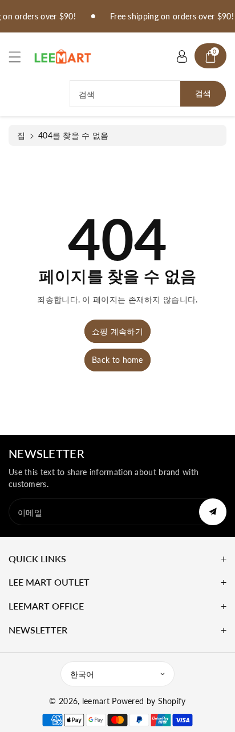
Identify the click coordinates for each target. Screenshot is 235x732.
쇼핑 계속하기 (117, 331)
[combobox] (148, 94)
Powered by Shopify (148, 701)
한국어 (82, 674)
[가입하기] (212, 511)
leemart (96, 701)
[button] (20, 57)
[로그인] (182, 55)
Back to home (117, 360)
